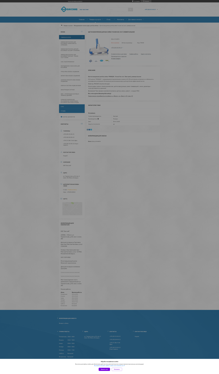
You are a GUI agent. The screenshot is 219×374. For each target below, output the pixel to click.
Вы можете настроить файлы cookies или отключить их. (109, 365)
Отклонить (117, 369)
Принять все (104, 369)
